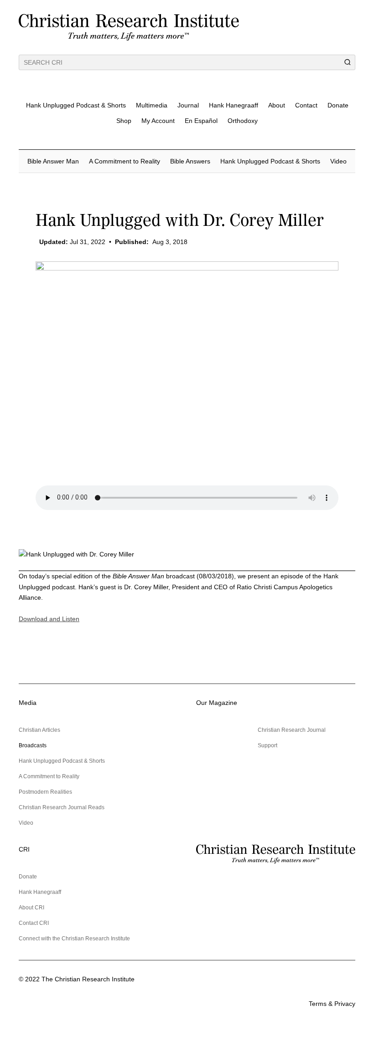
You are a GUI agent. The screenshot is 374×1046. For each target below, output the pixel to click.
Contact (306, 105)
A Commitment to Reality (124, 161)
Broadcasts (33, 745)
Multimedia (151, 105)
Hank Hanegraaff (233, 105)
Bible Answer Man (53, 161)
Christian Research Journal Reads (61, 807)
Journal (188, 105)
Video (338, 161)
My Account (158, 120)
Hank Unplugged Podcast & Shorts (76, 105)
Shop (123, 120)
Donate (337, 105)
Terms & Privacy (332, 1003)
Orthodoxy (243, 120)
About (276, 105)
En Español (201, 120)
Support (267, 745)
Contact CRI (34, 923)
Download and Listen (49, 618)
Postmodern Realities (45, 792)
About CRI (31, 907)
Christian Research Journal (292, 730)
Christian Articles (39, 730)
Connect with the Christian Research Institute (74, 938)
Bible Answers (190, 161)
